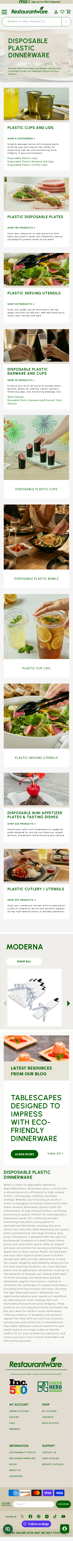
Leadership (16, 1477)
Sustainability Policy (22, 1453)
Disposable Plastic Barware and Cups (30, 162)
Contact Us (49, 1453)
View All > (55, 1154)
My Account (49, 1412)
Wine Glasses (15, 397)
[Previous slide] (7, 1003)
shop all (24, 962)
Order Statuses (19, 1412)
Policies (14, 1418)
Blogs (13, 1465)
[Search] (66, 22)
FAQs (12, 1423)
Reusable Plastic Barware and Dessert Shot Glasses (34, 402)
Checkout (48, 1418)
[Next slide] (66, 1003)
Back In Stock (50, 1423)
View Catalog (50, 1459)
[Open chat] (8, 1529)
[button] (4, 11)
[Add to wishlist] (62, 12)
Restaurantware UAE (22, 1459)
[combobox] (36, 21)
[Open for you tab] (64, 1528)
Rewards (14, 1429)
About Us (15, 1471)
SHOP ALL (36, 105)
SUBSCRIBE (63, 1504)
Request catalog (53, 1465)
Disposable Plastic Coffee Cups (27, 165)
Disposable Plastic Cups (22, 158)
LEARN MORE (24, 1154)
